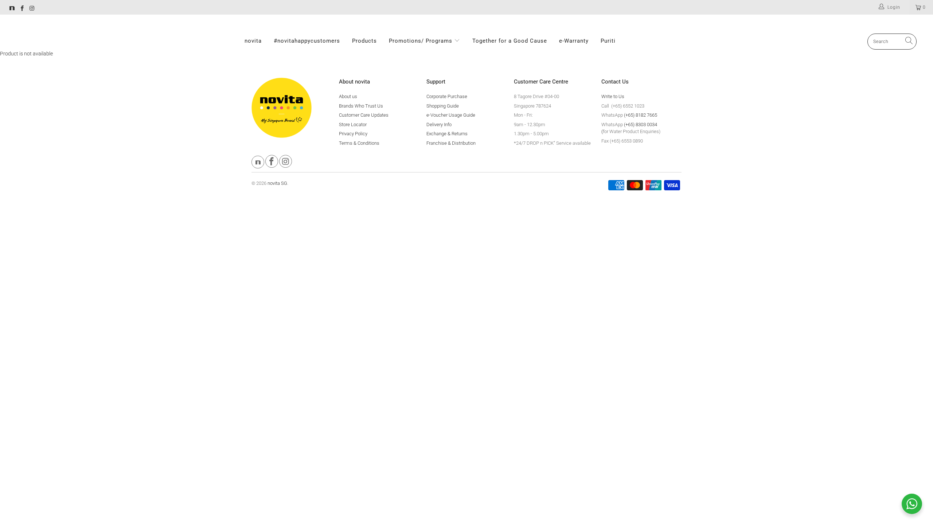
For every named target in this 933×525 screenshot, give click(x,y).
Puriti (608, 41)
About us (348, 96)
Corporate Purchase (446, 96)
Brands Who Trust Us (361, 106)
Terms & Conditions (359, 143)
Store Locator (353, 124)
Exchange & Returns (447, 133)
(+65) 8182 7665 (640, 115)
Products (364, 41)
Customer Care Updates (364, 115)
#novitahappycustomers (307, 41)
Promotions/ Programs (421, 41)
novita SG (277, 183)
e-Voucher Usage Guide (450, 115)
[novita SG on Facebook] (22, 9)
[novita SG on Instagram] (31, 9)
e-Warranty (574, 41)
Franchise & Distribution (451, 143)
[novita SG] (12, 9)
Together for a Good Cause (509, 41)
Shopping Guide (442, 106)
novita (253, 41)
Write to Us (612, 96)
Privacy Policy (353, 133)
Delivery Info (439, 124)
